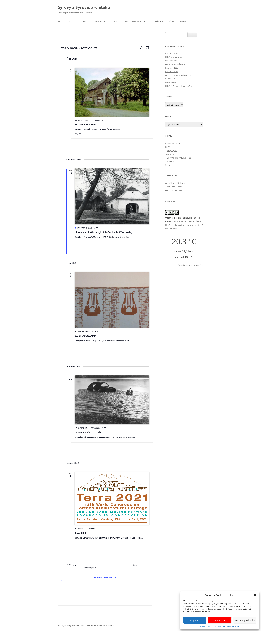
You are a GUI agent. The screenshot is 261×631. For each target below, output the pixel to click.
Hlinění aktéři (171, 82)
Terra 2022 (81, 533)
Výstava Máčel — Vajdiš (88, 432)
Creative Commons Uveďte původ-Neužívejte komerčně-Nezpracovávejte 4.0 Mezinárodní (184, 225)
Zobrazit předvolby (245, 620)
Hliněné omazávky (173, 57)
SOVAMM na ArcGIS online (179, 157)
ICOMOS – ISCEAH (173, 143)
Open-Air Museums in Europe (178, 75)
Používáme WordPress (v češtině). (101, 625)
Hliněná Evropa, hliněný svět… (178, 86)
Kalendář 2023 (171, 78)
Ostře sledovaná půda (175, 64)
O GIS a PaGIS (99, 21)
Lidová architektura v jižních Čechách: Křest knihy (103, 232)
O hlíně (115, 21)
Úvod (71, 21)
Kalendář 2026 (171, 53)
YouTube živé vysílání (176, 186)
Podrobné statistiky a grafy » (190, 265)
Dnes (134, 565)
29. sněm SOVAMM (85, 124)
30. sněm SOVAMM (85, 336)
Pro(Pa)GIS (172, 150)
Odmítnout (220, 620)
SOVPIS (170, 161)
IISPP (167, 147)
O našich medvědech (174, 190)
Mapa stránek (171, 201)
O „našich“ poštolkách (163, 21)
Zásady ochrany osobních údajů (226, 626)
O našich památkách (135, 21)
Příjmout (194, 620)
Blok (60, 21)
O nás (83, 21)
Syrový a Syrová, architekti (84, 7)
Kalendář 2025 (171, 68)
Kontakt (184, 21)
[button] (254, 594)
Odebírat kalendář (103, 577)
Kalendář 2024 (171, 71)
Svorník (168, 165)
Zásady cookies (205, 626)
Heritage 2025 (171, 60)
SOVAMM (169, 154)
